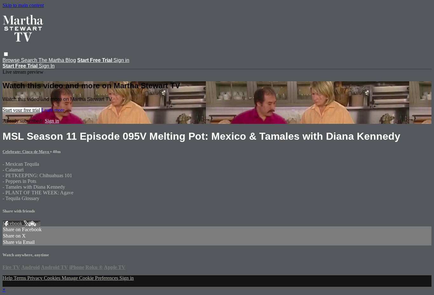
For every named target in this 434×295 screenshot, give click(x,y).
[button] (6, 54)
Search (29, 60)
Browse (12, 60)
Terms (20, 278)
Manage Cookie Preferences (90, 278)
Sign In (47, 66)
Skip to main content (23, 5)
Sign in (121, 60)
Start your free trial (22, 110)
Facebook (13, 223)
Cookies (53, 278)
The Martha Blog (57, 60)
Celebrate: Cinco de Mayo (26, 151)
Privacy (35, 278)
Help (8, 278)
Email (34, 223)
